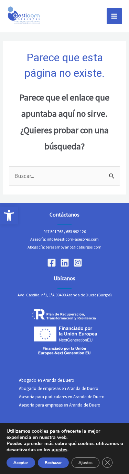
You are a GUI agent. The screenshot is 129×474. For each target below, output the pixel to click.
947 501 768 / (54, 231)
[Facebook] (51, 262)
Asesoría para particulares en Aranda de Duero (62, 397)
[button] (9, 215)
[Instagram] (77, 262)
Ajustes (85, 462)
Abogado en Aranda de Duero (46, 380)
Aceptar (20, 462)
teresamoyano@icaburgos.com (73, 247)
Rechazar (53, 462)
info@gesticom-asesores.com (73, 239)
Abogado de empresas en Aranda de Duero (58, 388)
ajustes (59, 450)
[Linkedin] (64, 262)
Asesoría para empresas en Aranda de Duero (59, 405)
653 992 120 (76, 231)
